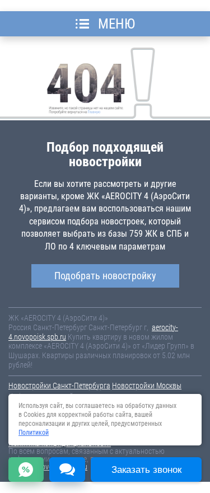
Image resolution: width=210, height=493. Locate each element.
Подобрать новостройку (105, 275)
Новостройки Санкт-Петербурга (59, 385)
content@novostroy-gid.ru (47, 466)
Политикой (33, 432)
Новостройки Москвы (146, 385)
